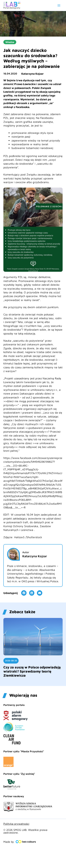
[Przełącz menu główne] (59, 5)
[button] (24, 593)
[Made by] (26, 841)
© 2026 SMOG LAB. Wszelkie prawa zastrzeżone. (25, 831)
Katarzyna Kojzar (32, 73)
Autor (25, 552)
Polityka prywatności (16, 823)
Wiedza (9, 42)
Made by (8, 841)
